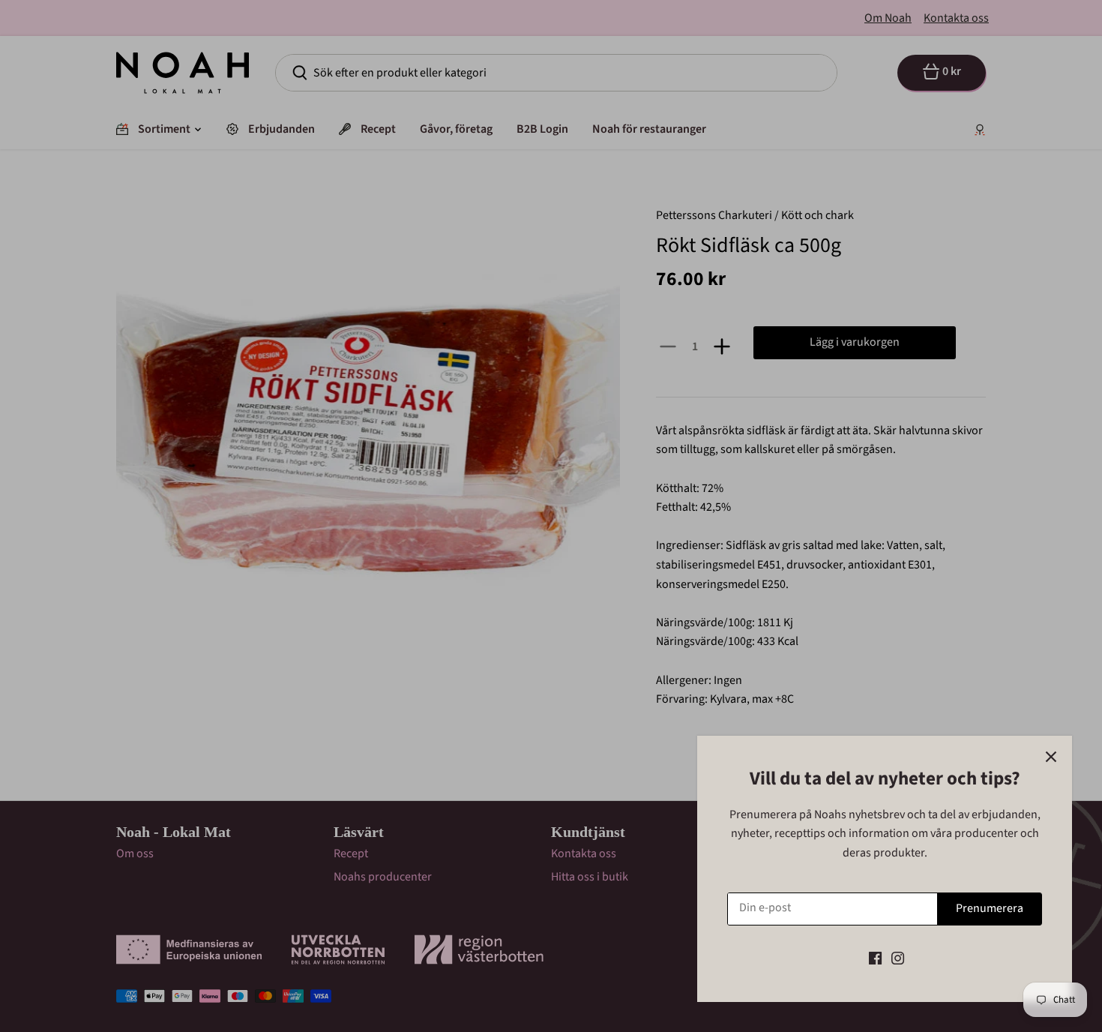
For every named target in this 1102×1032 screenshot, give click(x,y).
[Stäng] (1051, 756)
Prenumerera (989, 908)
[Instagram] (897, 958)
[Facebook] (875, 958)
